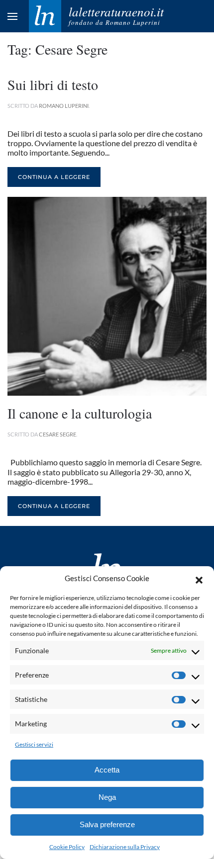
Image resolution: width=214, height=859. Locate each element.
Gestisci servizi (34, 744)
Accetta (107, 770)
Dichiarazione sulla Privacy (125, 847)
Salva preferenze (107, 824)
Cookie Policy (67, 847)
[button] (199, 579)
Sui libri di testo (52, 84)
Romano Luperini (64, 105)
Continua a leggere (54, 176)
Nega (107, 797)
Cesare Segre (57, 434)
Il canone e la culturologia (79, 413)
